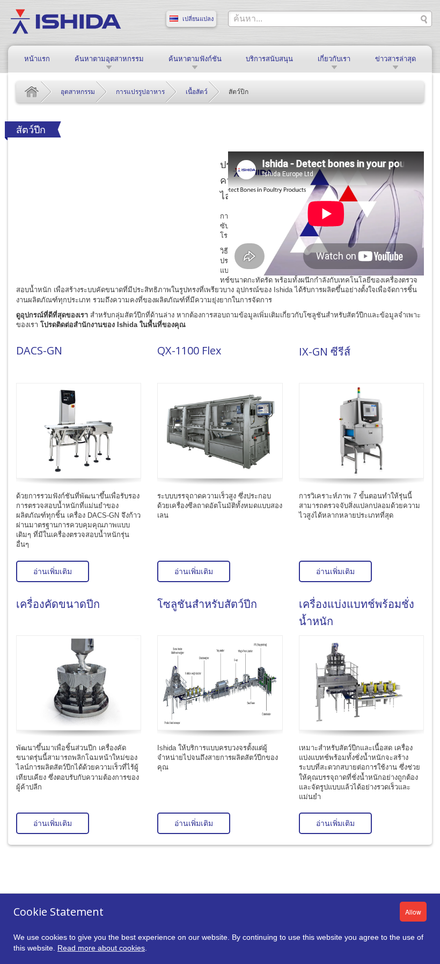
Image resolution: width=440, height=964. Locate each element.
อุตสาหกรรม (78, 92)
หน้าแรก (37, 59)
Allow (413, 911)
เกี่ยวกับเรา (334, 59)
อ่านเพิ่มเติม (52, 571)
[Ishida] (65, 21)
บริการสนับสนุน (269, 59)
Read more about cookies (101, 948)
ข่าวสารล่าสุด (395, 59)
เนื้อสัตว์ (197, 92)
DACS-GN (39, 350)
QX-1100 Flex (189, 350)
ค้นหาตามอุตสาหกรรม (109, 59)
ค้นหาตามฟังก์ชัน (195, 59)
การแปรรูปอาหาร (140, 92)
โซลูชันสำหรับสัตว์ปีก (207, 604)
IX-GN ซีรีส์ (324, 351)
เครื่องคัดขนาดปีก (58, 604)
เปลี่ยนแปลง (198, 19)
